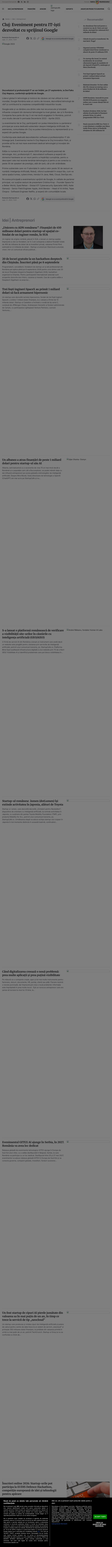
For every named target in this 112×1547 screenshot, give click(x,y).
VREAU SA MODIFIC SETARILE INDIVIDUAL (99, 1524)
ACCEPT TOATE (100, 1517)
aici (39, 1531)
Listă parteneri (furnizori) (59, 1524)
